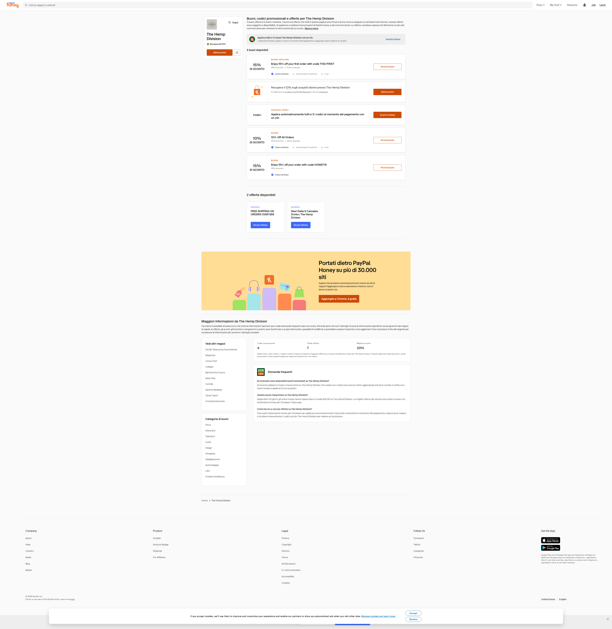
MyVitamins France (215, 372)
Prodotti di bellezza (215, 476)
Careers (30, 551)
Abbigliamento (212, 459)
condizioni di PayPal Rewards (297, 92)
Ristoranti (210, 430)
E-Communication (291, 570)
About (29, 538)
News (28, 557)
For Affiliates (159, 557)
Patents (285, 551)
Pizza (208, 424)
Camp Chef (211, 361)
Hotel (208, 442)
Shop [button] (539, 5)
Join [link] (593, 5)
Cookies (286, 582)
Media (29, 570)
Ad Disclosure (288, 563)
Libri (207, 470)
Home (204, 500)
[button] (553, 599)
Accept (413, 613)
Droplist (157, 538)
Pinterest (418, 557)
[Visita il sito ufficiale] (237, 52)
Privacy (285, 538)
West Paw (210, 378)
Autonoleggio (212, 465)
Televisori (210, 436)
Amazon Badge (160, 544)
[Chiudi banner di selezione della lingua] (607, 619)
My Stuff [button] (554, 5)
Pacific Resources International (221, 349)
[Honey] (12, 5)
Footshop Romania (215, 401)
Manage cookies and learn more (378, 616)
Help (28, 544)
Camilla (209, 384)
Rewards (572, 5)
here (73, 599)
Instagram (419, 551)
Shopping (210, 453)
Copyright (286, 544)
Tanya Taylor (211, 395)
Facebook (419, 538)
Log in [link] (603, 5)
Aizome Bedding (213, 389)
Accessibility (288, 576)
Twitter (417, 544)
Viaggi (208, 447)
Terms (285, 557)
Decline (413, 619)
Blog (28, 563)
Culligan (209, 366)
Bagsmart (210, 355)
